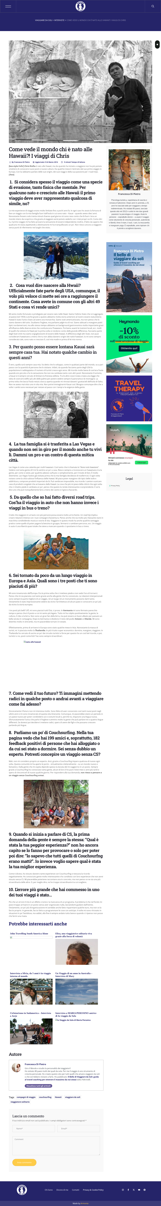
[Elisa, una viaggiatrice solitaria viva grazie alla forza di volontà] (76, 959)
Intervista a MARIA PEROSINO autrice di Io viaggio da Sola (75, 1014)
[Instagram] (123, 1190)
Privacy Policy (115, 486)
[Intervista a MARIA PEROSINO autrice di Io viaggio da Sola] (73, 1020)
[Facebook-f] (128, 1190)
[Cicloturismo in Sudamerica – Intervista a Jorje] (31, 1034)
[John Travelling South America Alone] (31, 952)
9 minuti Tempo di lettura (74, 162)
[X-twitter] (134, 1190)
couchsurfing (45, 1097)
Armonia (84, 1203)
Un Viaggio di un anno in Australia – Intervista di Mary (73, 974)
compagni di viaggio (26, 1097)
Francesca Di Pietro (21, 162)
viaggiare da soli (72, 1097)
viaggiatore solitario (20, 1102)
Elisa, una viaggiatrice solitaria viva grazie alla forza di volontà (73, 935)
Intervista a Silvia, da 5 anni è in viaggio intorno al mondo (30, 974)
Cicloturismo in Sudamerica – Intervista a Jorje (30, 1014)
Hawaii (58, 1097)
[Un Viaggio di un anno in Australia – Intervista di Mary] (76, 1002)
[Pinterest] (144, 1190)
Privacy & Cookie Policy (93, 1190)
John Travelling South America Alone (29, 933)
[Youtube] (139, 1190)
